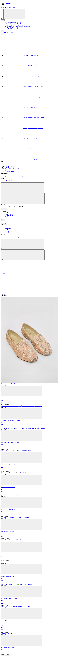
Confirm (2, 220)
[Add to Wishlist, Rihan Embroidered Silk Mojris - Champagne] (21, 413)
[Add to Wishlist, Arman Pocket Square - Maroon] (21, 640)
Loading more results (5, 655)
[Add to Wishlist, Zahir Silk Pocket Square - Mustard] (21, 502)
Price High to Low (9, 215)
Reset (5, 295)
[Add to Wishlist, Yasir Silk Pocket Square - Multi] (21, 524)
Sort (2, 209)
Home (4, 1)
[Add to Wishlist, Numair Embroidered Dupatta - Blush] (21, 591)
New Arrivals (8, 216)
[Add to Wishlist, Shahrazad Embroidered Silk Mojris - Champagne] (21, 435)
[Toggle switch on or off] (1, 7)
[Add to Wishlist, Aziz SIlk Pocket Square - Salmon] (21, 480)
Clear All (2, 219)
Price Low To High (9, 214)
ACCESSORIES (7, 3)
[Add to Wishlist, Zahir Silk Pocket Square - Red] (21, 569)
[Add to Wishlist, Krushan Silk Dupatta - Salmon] (21, 613)
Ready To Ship (12, 7)
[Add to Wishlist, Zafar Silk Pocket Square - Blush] (21, 547)
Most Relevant (8, 212)
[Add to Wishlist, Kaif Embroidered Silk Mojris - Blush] (21, 457)
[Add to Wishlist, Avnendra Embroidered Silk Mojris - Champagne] (21, 391)
